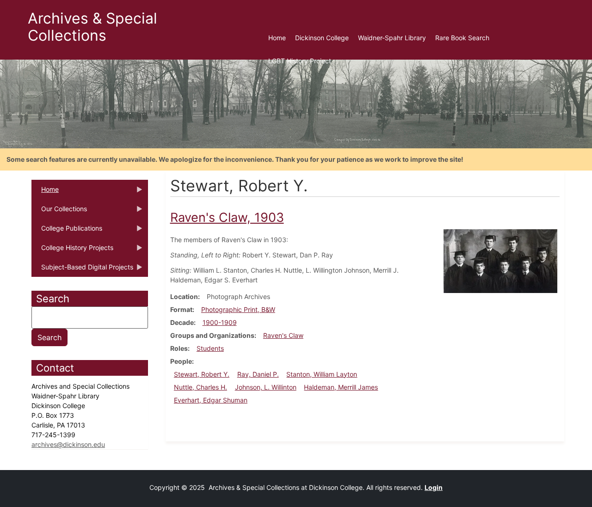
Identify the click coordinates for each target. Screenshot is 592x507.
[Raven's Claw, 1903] (500, 260)
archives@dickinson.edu (68, 444)
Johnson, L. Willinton (265, 387)
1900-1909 (220, 322)
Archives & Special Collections (92, 26)
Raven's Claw (283, 335)
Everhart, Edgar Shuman (210, 400)
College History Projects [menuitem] (72, 250)
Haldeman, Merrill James (341, 387)
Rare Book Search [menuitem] (462, 38)
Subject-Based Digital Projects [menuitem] (82, 270)
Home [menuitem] (277, 38)
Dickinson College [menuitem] (322, 38)
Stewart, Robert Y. (201, 374)
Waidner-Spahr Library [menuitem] (392, 38)
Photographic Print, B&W (238, 309)
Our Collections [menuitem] (59, 212)
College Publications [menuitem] (66, 231)
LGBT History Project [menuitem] (299, 61)
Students (210, 348)
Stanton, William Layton (321, 374)
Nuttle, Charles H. (200, 387)
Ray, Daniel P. (258, 374)
